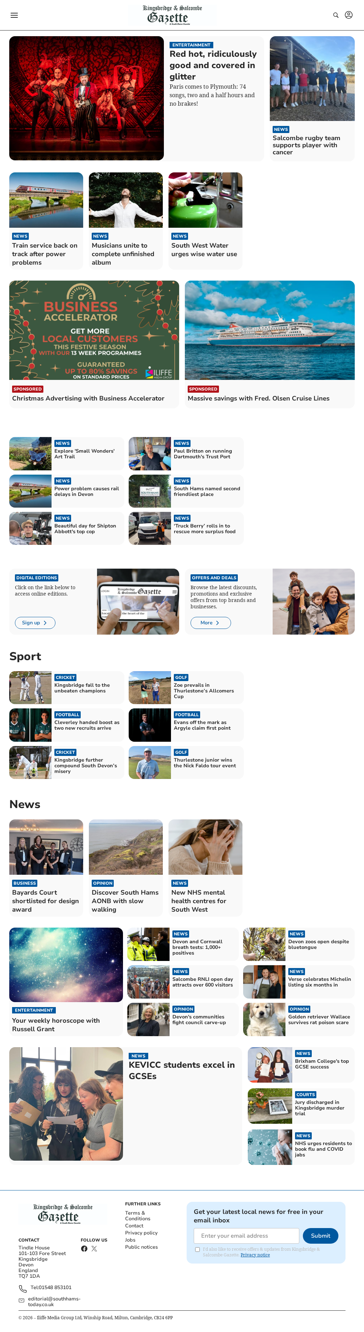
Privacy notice (255, 1255)
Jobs (130, 1240)
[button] (14, 15)
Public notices (141, 1247)
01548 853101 (55, 1288)
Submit (320, 1236)
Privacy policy (141, 1232)
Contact (134, 1225)
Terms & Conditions (137, 1216)
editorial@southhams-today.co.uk (54, 1302)
